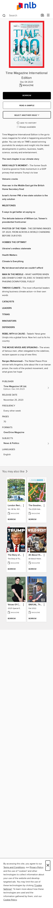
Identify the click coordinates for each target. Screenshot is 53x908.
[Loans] (42, 15)
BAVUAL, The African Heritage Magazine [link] (36, 604)
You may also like (13, 471)
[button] (27, 95)
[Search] (4, 15)
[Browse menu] (48, 15)
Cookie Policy (10, 899)
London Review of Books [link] (15, 505)
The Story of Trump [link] (15, 555)
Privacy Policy (36, 867)
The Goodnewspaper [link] (36, 505)
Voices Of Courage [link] (15, 604)
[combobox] (21, 15)
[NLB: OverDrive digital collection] (26, 6)
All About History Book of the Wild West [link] (36, 555)
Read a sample (26, 105)
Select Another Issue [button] (25, 115)
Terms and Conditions (14, 867)
